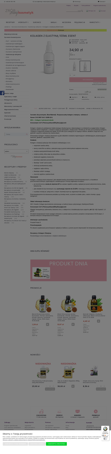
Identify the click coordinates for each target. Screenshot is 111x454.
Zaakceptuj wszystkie (56, 444)
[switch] (105, 439)
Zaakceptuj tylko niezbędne (15, 444)
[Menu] (108, 427)
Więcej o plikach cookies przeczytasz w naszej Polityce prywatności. (24, 440)
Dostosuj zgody (37, 444)
